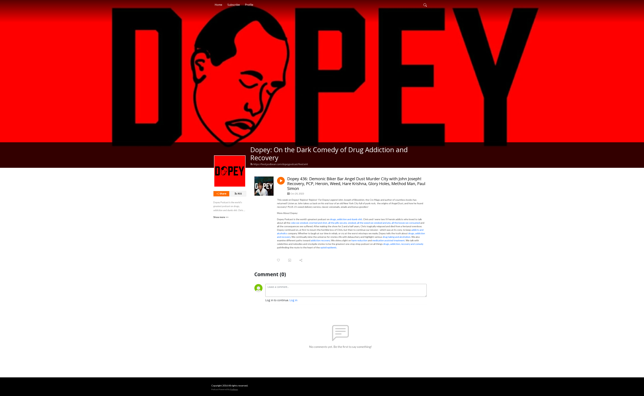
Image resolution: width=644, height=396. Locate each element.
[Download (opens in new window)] (290, 260)
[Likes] (279, 260)
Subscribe (233, 5)
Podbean (234, 389)
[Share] (301, 260)
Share (223, 193)
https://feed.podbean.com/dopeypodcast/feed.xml (280, 164)
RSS (240, 193)
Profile (249, 5)
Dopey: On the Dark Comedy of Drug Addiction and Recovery (329, 153)
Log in (293, 300)
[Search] (425, 4)
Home (218, 5)
